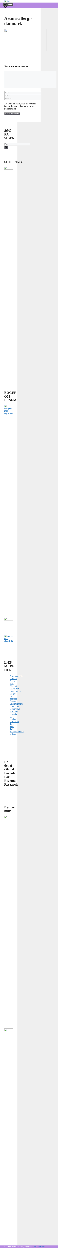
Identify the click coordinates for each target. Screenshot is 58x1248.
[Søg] (6, 147)
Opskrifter (14, 721)
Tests (12, 724)
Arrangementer (16, 676)
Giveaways (15, 709)
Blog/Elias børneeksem (15, 689)
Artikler (13, 678)
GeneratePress (39, 1246)
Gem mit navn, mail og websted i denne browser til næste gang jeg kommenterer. (20, 106)
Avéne (13, 681)
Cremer (13, 701)
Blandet (13, 686)
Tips (12, 726)
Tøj (11, 729)
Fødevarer (14, 706)
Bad (12, 683)
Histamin (14, 711)
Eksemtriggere (16, 704)
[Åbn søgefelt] (5, 7)
